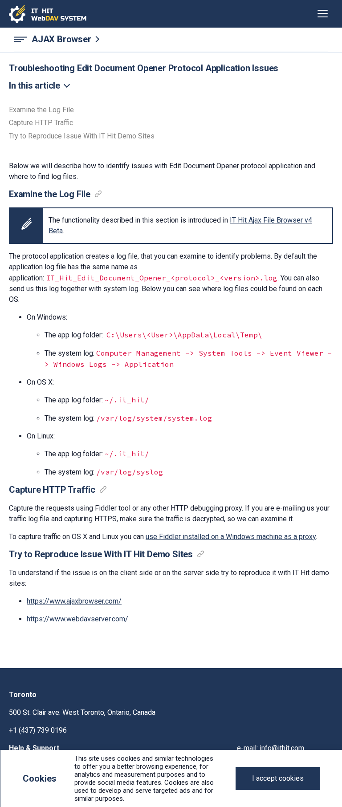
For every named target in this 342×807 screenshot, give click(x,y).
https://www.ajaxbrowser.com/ (74, 601)
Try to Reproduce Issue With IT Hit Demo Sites (82, 136)
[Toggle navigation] (322, 14)
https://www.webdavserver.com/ (77, 619)
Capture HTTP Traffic (41, 123)
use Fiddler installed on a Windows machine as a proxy (231, 536)
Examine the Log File (41, 110)
